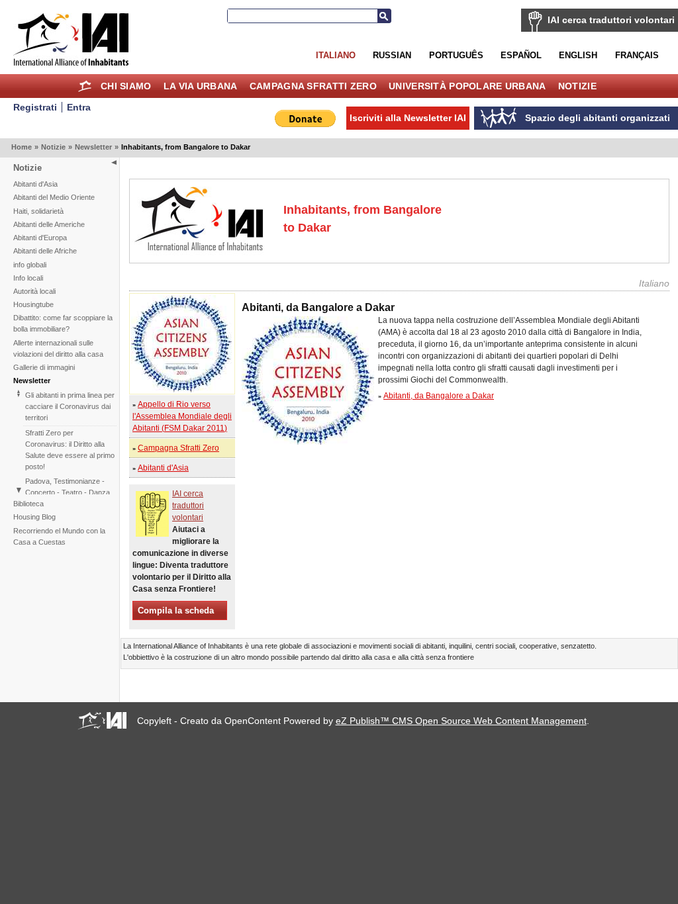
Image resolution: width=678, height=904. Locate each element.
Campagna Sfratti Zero (313, 86)
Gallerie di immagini (44, 367)
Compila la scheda (176, 610)
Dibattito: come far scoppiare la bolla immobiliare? (63, 323)
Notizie (577, 86)
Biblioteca (28, 504)
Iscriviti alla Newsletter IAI (408, 118)
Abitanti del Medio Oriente (54, 197)
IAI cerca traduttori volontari (611, 20)
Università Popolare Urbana (467, 86)
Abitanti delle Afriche (45, 251)
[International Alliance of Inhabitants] (70, 39)
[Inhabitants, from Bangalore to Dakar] (181, 389)
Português (456, 55)
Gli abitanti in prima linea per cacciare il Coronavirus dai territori (70, 406)
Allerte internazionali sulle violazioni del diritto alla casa (58, 348)
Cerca (384, 16)
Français (637, 55)
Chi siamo (126, 86)
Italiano (336, 55)
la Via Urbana (201, 86)
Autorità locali (34, 291)
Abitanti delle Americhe (49, 224)
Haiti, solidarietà (38, 211)
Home (85, 86)
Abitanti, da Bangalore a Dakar (438, 395)
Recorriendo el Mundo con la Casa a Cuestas (59, 536)
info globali (29, 265)
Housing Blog (34, 517)
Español (521, 55)
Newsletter (93, 147)
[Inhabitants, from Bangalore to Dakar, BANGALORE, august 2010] (308, 442)
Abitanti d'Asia (35, 184)
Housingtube (33, 304)
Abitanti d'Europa (40, 238)
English (578, 55)
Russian (392, 55)
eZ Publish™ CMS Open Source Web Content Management (461, 720)
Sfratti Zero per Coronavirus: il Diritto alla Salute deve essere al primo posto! (70, 450)
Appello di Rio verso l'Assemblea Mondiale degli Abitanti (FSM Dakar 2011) (182, 416)
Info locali (28, 278)
